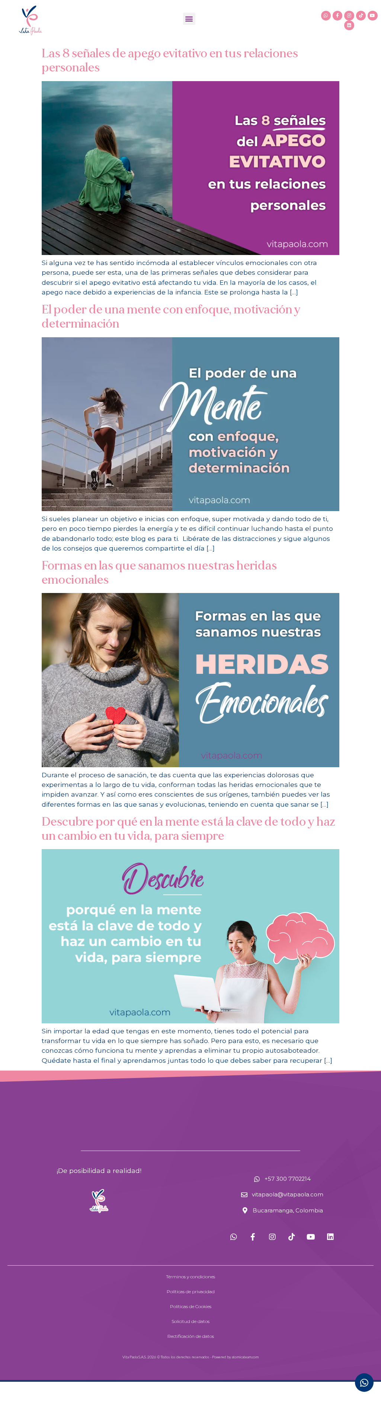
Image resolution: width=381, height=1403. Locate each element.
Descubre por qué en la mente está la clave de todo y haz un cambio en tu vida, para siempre (188, 829)
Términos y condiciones (190, 1276)
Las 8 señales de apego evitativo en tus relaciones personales (170, 60)
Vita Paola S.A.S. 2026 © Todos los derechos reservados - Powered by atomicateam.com (190, 1357)
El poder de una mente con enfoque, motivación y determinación (171, 316)
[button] (189, 19)
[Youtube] (372, 15)
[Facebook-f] (337, 15)
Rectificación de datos (190, 1336)
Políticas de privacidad (191, 1291)
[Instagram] (349, 15)
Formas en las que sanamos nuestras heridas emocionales (159, 572)
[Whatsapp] (326, 15)
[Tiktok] (361, 15)
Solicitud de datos (190, 1321)
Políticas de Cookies (190, 1306)
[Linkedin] (349, 25)
